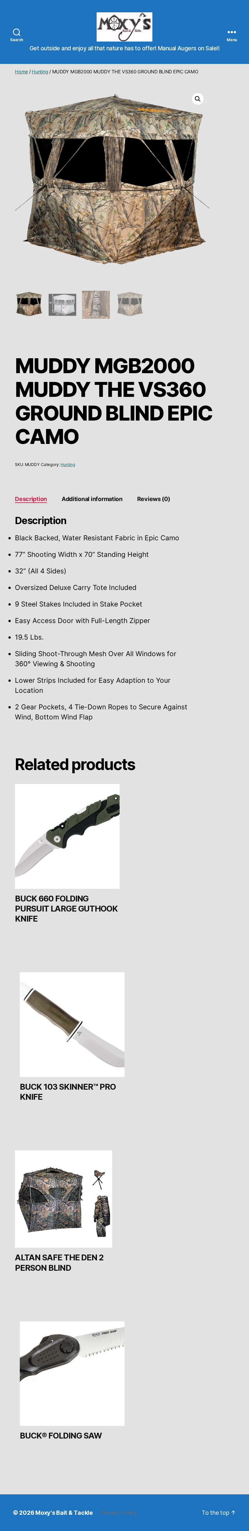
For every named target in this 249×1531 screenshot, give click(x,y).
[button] (198, 99)
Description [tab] (31, 499)
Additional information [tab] (92, 499)
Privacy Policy (119, 1512)
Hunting (40, 71)
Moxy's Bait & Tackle (64, 1512)
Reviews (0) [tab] (153, 499)
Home (21, 71)
